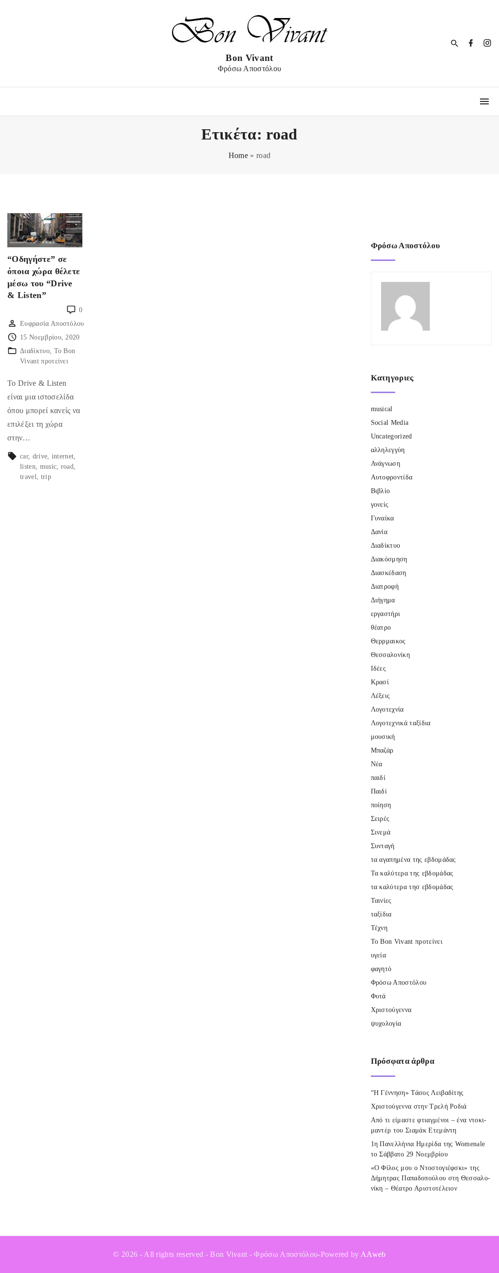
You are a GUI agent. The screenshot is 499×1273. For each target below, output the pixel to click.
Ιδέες (378, 668)
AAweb (373, 1254)
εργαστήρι (386, 613)
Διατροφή (385, 586)
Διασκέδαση (388, 573)
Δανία (379, 532)
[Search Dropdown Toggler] (454, 44)
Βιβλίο (380, 491)
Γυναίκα (382, 518)
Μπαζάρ (382, 750)
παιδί (378, 777)
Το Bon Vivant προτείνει (406, 941)
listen (28, 466)
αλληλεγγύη (388, 450)
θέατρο (381, 627)
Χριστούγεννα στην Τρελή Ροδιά (419, 1106)
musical (382, 409)
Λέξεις (380, 695)
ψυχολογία (386, 1023)
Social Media (390, 422)
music (48, 466)
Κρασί (380, 682)
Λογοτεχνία (387, 709)
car (24, 456)
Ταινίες (381, 900)
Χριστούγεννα (391, 1010)
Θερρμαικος (388, 641)
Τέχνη (379, 928)
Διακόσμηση (389, 559)
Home (238, 155)
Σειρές (380, 818)
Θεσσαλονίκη (390, 654)
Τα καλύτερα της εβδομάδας (412, 873)
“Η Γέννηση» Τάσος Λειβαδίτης (417, 1092)
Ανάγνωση (386, 463)
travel (28, 476)
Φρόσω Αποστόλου (399, 982)
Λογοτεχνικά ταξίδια (401, 723)
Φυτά (378, 996)
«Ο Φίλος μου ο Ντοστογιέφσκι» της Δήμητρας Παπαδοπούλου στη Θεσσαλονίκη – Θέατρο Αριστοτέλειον (431, 1178)
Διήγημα (383, 600)
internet (63, 456)
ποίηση (381, 805)
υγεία (378, 955)
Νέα (377, 764)
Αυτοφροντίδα (392, 477)
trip (46, 476)
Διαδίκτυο (35, 351)
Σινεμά (381, 832)
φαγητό (381, 969)
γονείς (380, 504)
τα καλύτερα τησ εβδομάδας (412, 887)
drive (40, 456)
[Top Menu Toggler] (484, 101)
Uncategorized (391, 436)
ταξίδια (381, 914)
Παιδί (379, 791)
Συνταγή (383, 846)
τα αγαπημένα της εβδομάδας (413, 859)
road (67, 466)
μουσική (383, 736)
